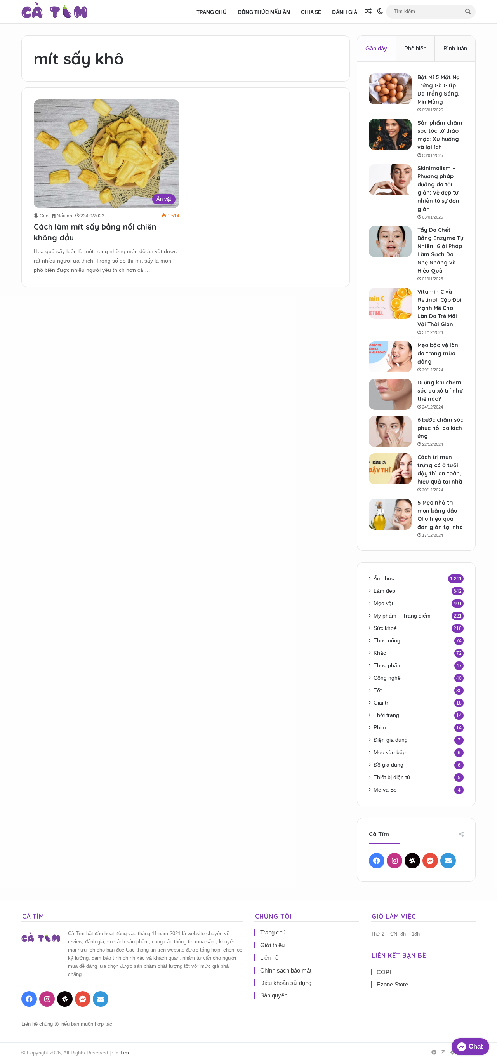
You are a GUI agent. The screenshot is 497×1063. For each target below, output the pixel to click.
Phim (380, 728)
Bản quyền (273, 995)
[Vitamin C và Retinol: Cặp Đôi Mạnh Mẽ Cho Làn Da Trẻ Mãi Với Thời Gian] (390, 303)
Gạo (44, 216)
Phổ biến (415, 48)
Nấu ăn (64, 216)
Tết (378, 690)
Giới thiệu (272, 945)
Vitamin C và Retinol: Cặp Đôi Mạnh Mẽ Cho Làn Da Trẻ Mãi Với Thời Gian (439, 308)
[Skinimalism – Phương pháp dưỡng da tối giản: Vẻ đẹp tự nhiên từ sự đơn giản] (390, 179)
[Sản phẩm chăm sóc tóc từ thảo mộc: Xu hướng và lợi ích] (390, 134)
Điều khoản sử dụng (285, 982)
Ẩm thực (384, 578)
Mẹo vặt (383, 603)
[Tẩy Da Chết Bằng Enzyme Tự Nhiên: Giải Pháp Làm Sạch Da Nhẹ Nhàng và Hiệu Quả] (390, 241)
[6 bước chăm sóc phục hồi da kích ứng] (390, 431)
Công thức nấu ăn (264, 11)
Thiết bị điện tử (392, 777)
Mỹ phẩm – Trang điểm (402, 616)
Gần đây (376, 48)
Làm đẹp (384, 591)
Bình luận (455, 48)
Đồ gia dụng (388, 765)
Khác (380, 653)
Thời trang (386, 715)
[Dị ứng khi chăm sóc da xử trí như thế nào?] (390, 394)
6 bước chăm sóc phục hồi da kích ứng (440, 428)
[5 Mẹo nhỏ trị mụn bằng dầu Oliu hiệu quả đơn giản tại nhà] (390, 514)
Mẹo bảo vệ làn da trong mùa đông (437, 353)
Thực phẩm (388, 665)
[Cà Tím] (54, 11)
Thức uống (387, 641)
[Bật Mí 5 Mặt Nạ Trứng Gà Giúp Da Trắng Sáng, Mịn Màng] (390, 88)
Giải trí (382, 703)
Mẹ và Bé (385, 790)
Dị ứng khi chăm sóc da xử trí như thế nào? (439, 390)
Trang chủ (211, 11)
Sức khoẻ (385, 628)
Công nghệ (387, 678)
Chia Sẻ (311, 11)
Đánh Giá (344, 11)
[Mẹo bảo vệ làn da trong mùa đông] (390, 356)
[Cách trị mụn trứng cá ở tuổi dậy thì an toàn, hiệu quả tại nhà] (390, 468)
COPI (384, 972)
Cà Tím (120, 1053)
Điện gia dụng (391, 740)
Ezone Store (392, 984)
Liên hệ (269, 957)
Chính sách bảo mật (285, 970)
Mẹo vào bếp (390, 752)
